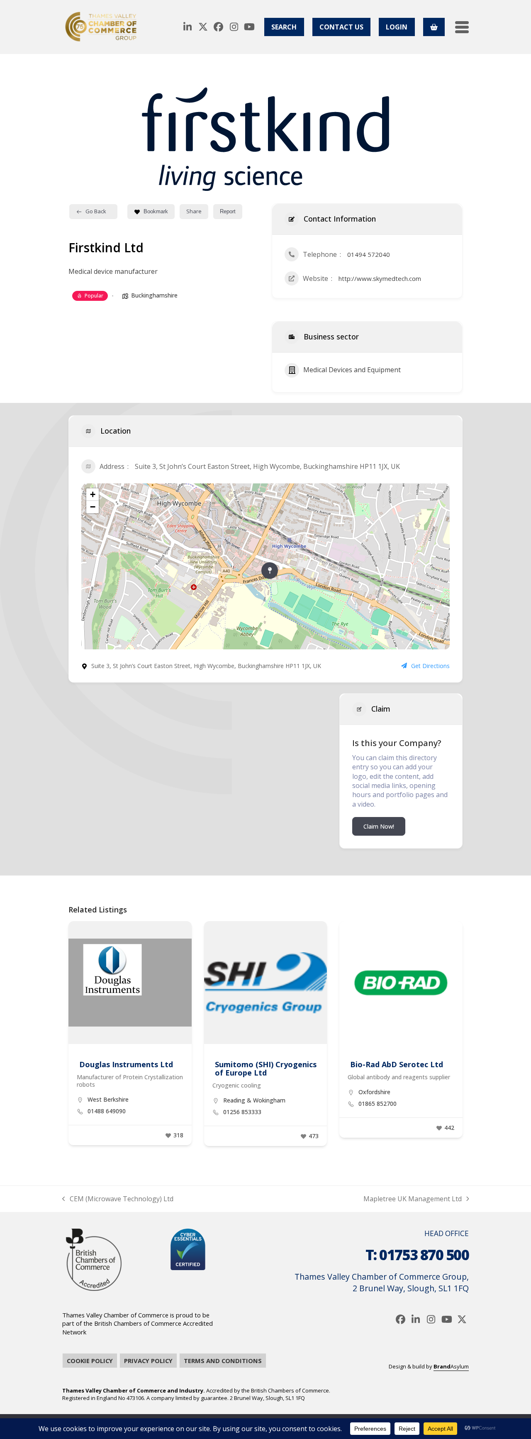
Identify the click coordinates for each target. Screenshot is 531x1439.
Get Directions (430, 666)
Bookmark (156, 211)
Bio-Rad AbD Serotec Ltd (396, 1064)
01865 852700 (377, 1103)
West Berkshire (108, 1099)
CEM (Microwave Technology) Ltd (117, 1198)
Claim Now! (378, 826)
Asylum (451, 1366)
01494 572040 (368, 254)
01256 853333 (242, 1112)
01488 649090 (107, 1111)
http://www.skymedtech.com (380, 278)
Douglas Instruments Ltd (126, 1064)
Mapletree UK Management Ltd (412, 1198)
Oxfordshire (374, 1092)
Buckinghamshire (154, 295)
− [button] (92, 507)
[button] (462, 27)
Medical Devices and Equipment (352, 369)
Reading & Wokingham (254, 1100)
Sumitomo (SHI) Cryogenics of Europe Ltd (266, 1068)
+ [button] (92, 494)
